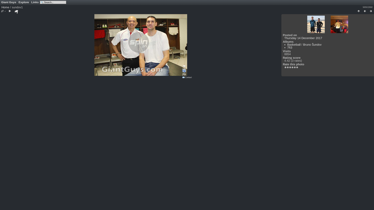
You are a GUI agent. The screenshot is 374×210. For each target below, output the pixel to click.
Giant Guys (8, 2)
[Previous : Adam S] (365, 11)
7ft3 (289, 47)
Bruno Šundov (312, 44)
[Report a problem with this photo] (16, 12)
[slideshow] (10, 11)
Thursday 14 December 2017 (303, 38)
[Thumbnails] (359, 11)
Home (5, 7)
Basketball (294, 44)
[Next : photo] (371, 11)
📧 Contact (187, 77)
